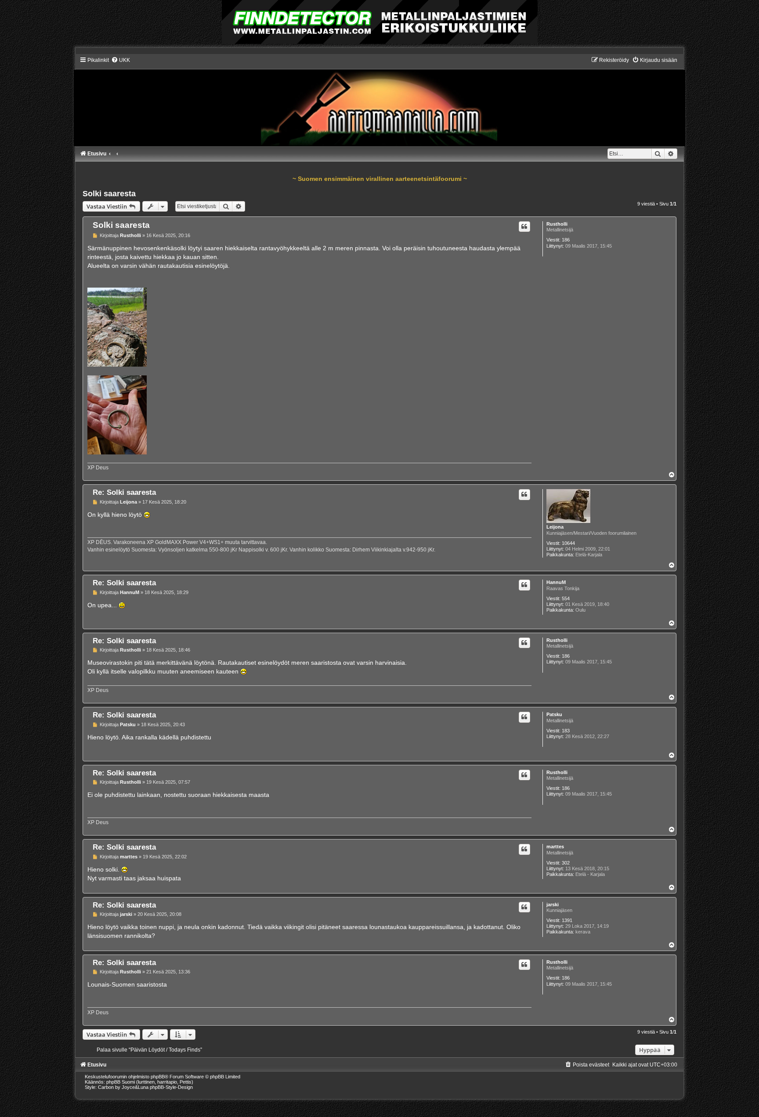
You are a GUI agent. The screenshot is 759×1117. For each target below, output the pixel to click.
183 (566, 730)
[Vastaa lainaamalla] (524, 226)
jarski (552, 904)
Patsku (554, 714)
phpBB (158, 1076)
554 (566, 598)
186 (566, 239)
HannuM (556, 582)
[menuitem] (120, 60)
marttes (555, 846)
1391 (567, 920)
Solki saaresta (109, 193)
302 (566, 862)
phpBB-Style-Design (171, 1087)
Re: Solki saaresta (124, 492)
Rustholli (556, 224)
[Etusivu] (379, 101)
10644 (568, 543)
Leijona (555, 527)
